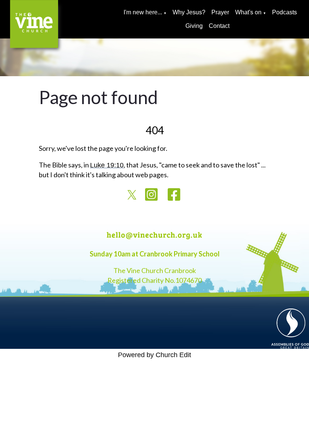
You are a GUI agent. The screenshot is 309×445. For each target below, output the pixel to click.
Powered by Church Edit (154, 355)
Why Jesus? (189, 12)
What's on (248, 12)
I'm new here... (143, 12)
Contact (219, 26)
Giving (194, 26)
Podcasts (284, 12)
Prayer (220, 12)
